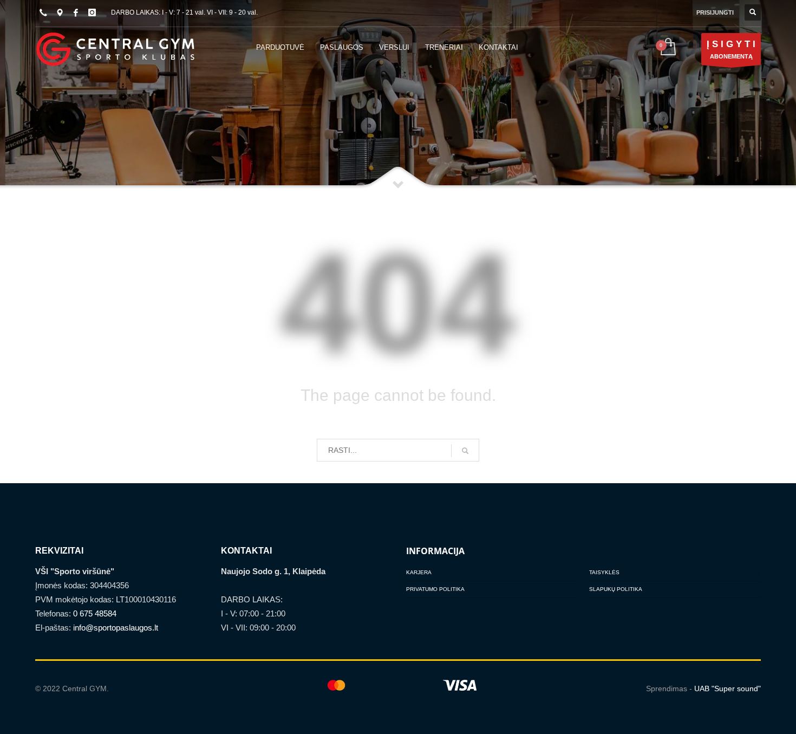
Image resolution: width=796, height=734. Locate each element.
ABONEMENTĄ (731, 49)
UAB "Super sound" (727, 688)
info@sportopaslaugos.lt (115, 627)
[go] (465, 450)
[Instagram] (92, 12)
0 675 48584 (94, 613)
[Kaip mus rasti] (59, 12)
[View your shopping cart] (667, 48)
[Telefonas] (43, 12)
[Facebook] (76, 12)
